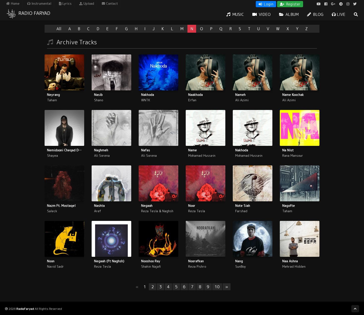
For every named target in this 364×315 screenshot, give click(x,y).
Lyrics (66, 3)
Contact (111, 3)
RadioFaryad (25, 309)
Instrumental (40, 3)
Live (340, 14)
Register (292, 4)
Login (268, 4)
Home (15, 3)
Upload (88, 3)
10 (217, 286)
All (58, 28)
